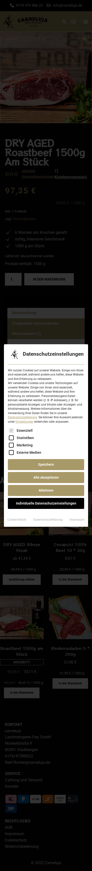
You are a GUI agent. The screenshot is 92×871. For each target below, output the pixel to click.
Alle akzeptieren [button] (46, 477)
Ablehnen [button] (46, 490)
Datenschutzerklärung (22, 417)
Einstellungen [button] (24, 421)
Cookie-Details (16, 519)
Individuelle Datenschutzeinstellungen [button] (46, 503)
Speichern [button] (46, 464)
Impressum (77, 519)
